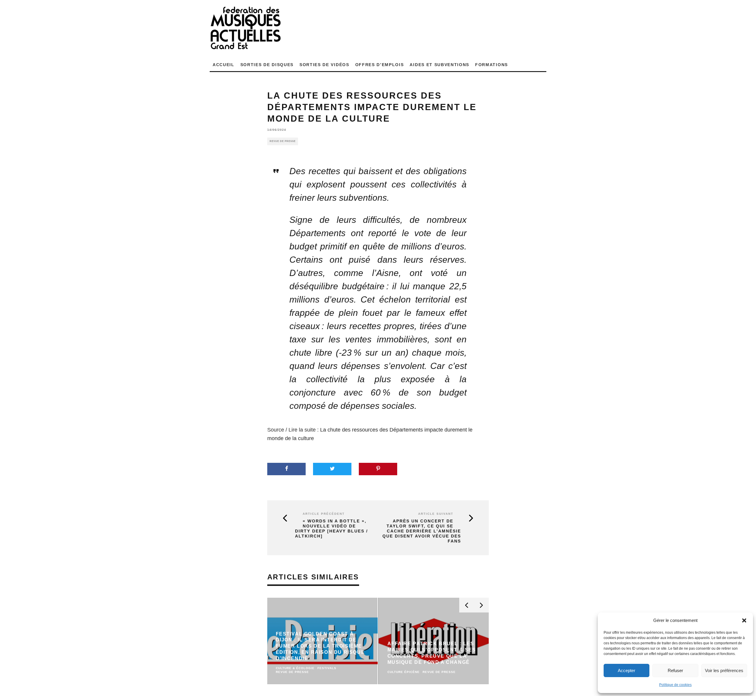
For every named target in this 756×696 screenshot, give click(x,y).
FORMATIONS (491, 64)
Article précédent (324, 513)
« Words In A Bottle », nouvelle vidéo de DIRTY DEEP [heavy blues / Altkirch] (331, 528)
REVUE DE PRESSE (283, 141)
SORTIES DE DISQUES (267, 64)
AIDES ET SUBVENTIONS (439, 64)
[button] (744, 620)
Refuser (675, 670)
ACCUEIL (223, 64)
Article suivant (435, 513)
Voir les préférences (724, 670)
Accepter (626, 670)
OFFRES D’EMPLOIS (379, 64)
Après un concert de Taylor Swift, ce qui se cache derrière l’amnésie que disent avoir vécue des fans (421, 531)
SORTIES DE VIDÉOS (324, 64)
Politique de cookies (675, 685)
